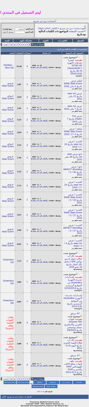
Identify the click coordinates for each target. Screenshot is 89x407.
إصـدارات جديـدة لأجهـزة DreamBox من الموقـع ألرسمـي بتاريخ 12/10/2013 (73, 282)
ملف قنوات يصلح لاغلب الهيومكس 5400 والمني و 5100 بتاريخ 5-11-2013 (73, 366)
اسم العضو (29, 29)
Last (5, 45)
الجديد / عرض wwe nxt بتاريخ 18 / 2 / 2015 (73, 144)
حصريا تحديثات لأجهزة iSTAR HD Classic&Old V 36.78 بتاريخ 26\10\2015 (74, 67)
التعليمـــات (62, 41)
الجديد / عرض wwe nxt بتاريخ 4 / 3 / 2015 (73, 243)
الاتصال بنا (28, 397)
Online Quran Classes (10, 382)
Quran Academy (51, 386)
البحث (7, 41)
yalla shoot (53, 382)
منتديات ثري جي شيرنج (70, 28)
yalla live (39, 382)
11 (15, 45)
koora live (79, 382)
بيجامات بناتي (66, 382)
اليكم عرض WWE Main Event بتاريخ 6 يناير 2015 (73, 83)
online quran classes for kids (37, 387)
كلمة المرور (29, 32)
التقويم (45, 41)
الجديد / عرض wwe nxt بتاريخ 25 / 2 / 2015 (73, 185)
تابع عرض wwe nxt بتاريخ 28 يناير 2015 (73, 157)
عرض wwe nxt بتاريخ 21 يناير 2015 (75, 96)
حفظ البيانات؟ (7, 29)
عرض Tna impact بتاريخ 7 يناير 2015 (74, 119)
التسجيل (80, 41)
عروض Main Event (8, 84)
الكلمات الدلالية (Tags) (47, 28)
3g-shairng (77, 269)
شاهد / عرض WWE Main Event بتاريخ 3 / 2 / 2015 (73, 131)
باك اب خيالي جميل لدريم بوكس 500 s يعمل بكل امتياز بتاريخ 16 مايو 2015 (73, 261)
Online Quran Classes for (23, 383)
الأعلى (4, 397)
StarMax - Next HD (8, 66)
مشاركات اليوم (26, 41)
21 (12, 45)
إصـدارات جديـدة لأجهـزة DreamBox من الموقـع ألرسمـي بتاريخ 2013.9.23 (73, 301)
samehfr (79, 76)
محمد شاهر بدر (77, 88)
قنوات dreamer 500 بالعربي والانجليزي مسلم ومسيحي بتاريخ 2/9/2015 (73, 324)
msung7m (78, 290)
